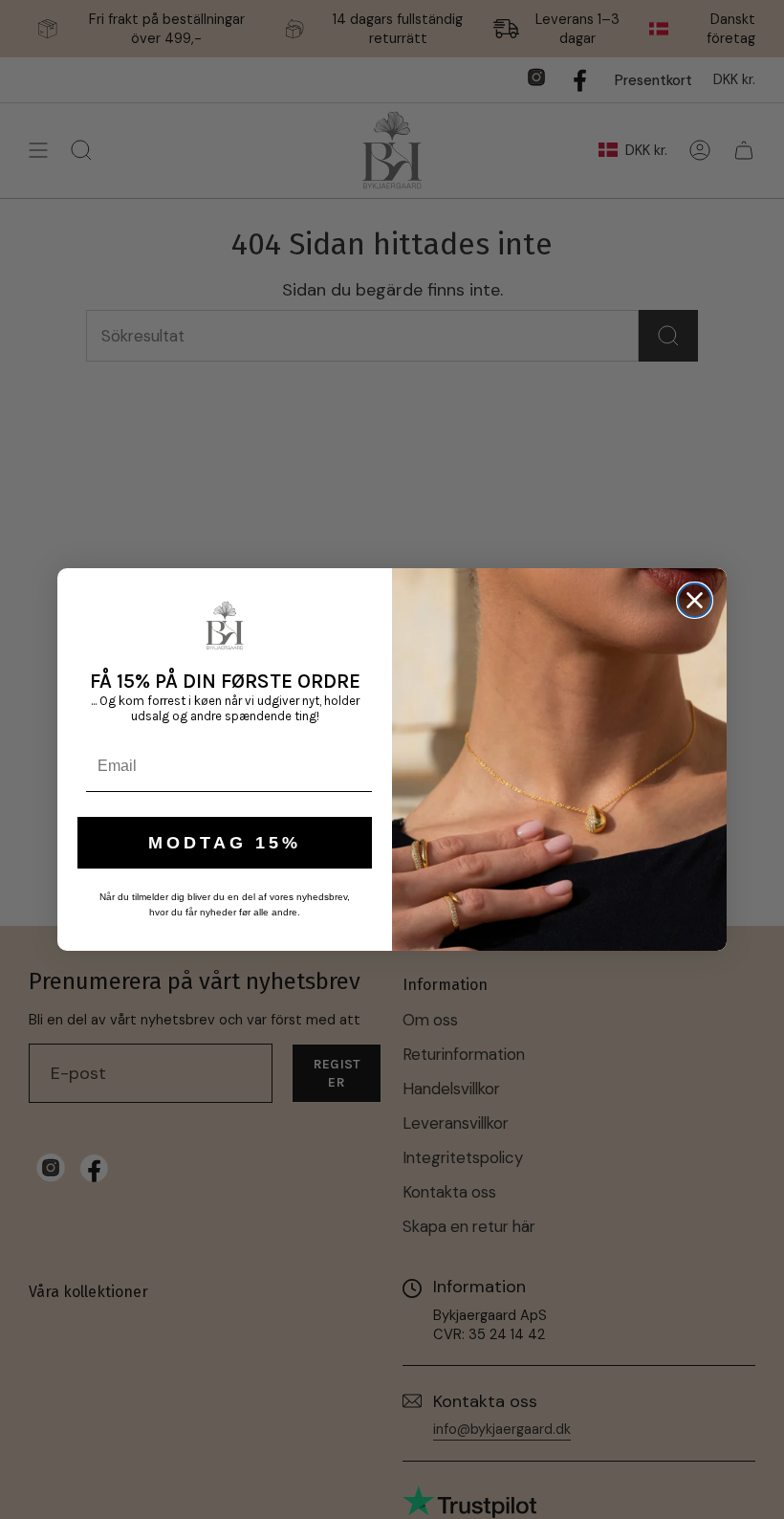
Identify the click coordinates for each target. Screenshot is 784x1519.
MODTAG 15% (224, 842)
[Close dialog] (694, 600)
